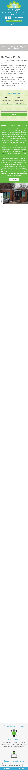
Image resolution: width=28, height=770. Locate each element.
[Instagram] (9, 18)
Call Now (7, 768)
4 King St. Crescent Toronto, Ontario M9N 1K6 (14, 14)
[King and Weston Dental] (14, 6)
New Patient (20, 103)
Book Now (14, 179)
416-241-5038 (18, 18)
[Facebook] (6, 18)
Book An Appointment (14, 21)
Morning (5, 103)
